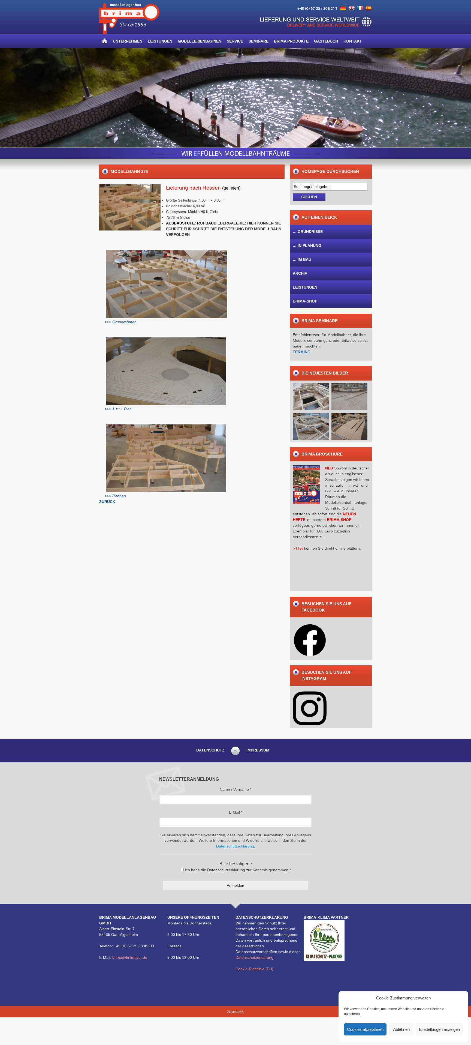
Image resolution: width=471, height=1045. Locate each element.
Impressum (257, 750)
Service (235, 41)
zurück (107, 501)
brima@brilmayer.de (129, 957)
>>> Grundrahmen (121, 322)
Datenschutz (210, 750)
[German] (343, 8)
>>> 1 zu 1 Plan (118, 409)
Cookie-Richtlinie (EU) (254, 969)
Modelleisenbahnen (199, 41)
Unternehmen (127, 41)
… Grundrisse (308, 231)
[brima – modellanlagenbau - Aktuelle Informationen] (129, 33)
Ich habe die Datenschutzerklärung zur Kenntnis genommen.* (237, 870)
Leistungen (160, 41)
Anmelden (235, 1011)
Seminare (258, 41)
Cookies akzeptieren (365, 1029)
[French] (360, 8)
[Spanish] (368, 8)
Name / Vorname (235, 789)
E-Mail (235, 812)
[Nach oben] (235, 754)
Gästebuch (326, 41)
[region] (235, 98)
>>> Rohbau (115, 496)
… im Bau (302, 259)
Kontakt (352, 41)
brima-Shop (305, 301)
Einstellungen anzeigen (439, 1029)
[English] (351, 8)
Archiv (300, 273)
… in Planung (307, 245)
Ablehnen (401, 1029)
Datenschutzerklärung (254, 957)
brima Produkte (291, 41)
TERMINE (301, 352)
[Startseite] (104, 41)
